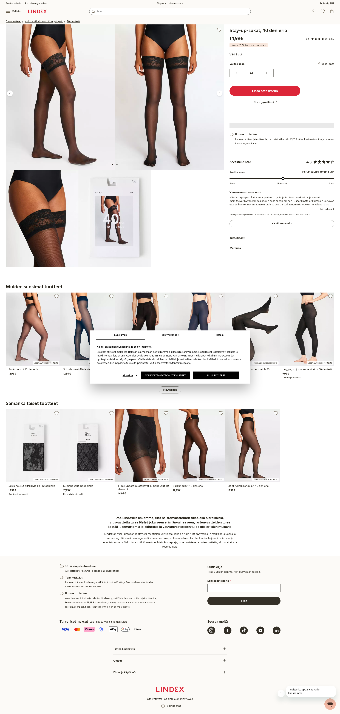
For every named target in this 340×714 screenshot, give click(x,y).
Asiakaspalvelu (13, 3)
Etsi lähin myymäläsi (36, 3)
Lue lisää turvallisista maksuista (108, 621)
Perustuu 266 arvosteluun (318, 171)
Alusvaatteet (13, 21)
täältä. (187, 363)
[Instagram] (211, 630)
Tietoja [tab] (220, 334)
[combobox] (170, 11)
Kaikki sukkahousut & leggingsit (44, 21)
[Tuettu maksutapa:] (133, 630)
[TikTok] (244, 630)
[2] (117, 164)
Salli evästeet (215, 375)
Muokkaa (128, 375)
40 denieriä (73, 21)
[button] (60, 97)
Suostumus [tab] (120, 334)
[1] (112, 164)
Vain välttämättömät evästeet (165, 375)
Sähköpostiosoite (219, 580)
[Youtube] (260, 630)
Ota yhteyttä (154, 699)
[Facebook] (227, 630)
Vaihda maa (174, 705)
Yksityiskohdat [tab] (170, 334)
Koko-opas (327, 64)
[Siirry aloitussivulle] (37, 11)
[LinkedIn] (276, 630)
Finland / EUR (327, 3)
